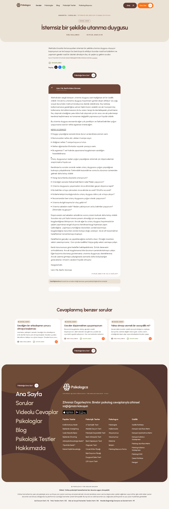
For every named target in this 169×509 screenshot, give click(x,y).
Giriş (128, 5)
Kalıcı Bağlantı (112, 273)
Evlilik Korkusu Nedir (70, 425)
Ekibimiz (112, 441)
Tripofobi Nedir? (69, 445)
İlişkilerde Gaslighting (71, 429)
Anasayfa (62, 15)
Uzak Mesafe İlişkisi (70, 433)
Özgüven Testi (91, 445)
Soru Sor (143, 5)
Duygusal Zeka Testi (93, 457)
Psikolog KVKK (137, 454)
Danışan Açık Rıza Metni (141, 429)
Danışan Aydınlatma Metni (142, 433)
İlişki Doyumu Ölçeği (93, 453)
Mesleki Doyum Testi (93, 429)
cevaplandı (94, 58)
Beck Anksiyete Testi (93, 437)
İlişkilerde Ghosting (70, 437)
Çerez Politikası (137, 458)
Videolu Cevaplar (37, 412)
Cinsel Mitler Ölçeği (93, 449)
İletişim (111, 445)
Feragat (135, 462)
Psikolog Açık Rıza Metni (141, 443)
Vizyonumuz (113, 437)
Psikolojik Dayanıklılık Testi (95, 433)
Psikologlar (49, 5)
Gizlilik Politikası (138, 425)
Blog (58, 5)
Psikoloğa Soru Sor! (81, 75)
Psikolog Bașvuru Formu (118, 449)
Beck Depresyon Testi (94, 441)
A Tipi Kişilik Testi (92, 425)
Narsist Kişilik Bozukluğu (71, 449)
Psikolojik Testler (69, 5)
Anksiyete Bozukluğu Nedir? (73, 441)
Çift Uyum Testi (92, 461)
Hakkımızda (30, 448)
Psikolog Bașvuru (85, 5)
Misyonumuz (114, 433)
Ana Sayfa (29, 394)
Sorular (38, 5)
